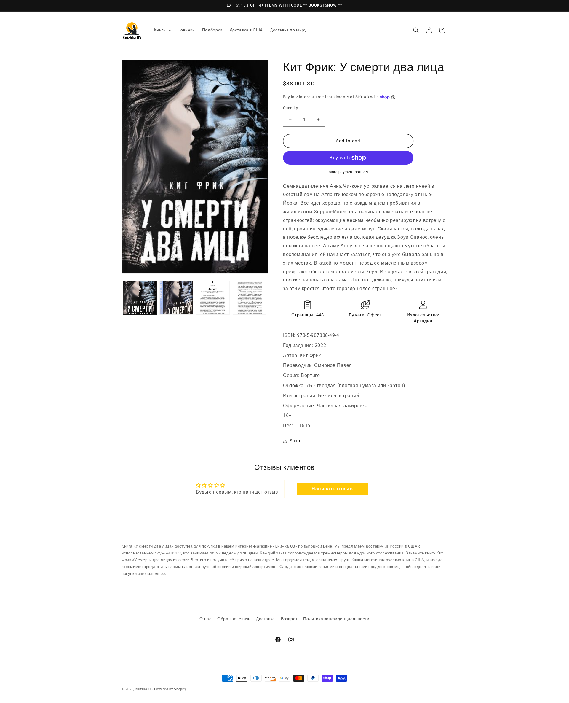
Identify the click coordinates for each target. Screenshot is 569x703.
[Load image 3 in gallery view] (213, 298)
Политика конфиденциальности (336, 618)
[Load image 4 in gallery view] (249, 298)
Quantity (290, 108)
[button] (162, 30)
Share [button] (295, 440)
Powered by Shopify (170, 689)
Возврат (289, 618)
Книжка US (144, 689)
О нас (205, 618)
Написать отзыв (332, 489)
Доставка (265, 618)
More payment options (348, 172)
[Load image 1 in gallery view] (139, 298)
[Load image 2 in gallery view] (176, 298)
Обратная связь (233, 618)
